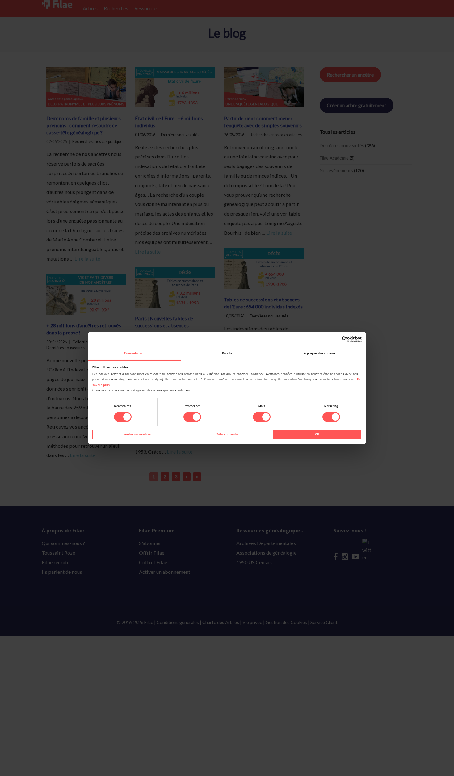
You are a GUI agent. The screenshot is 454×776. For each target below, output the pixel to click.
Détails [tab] (227, 353)
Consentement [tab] (134, 353)
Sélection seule (227, 434)
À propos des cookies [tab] (319, 353)
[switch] (192, 417)
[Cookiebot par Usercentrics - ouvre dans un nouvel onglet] (335, 339)
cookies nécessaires (137, 434)
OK (317, 434)
